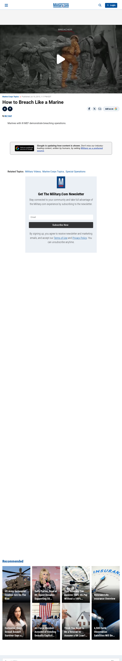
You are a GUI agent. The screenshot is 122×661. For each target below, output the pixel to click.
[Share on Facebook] (89, 108)
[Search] (100, 5)
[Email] (99, 108)
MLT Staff (8, 116)
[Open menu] (6, 5)
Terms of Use (60, 237)
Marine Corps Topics (10, 97)
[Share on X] (94, 108)
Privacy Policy (79, 237)
